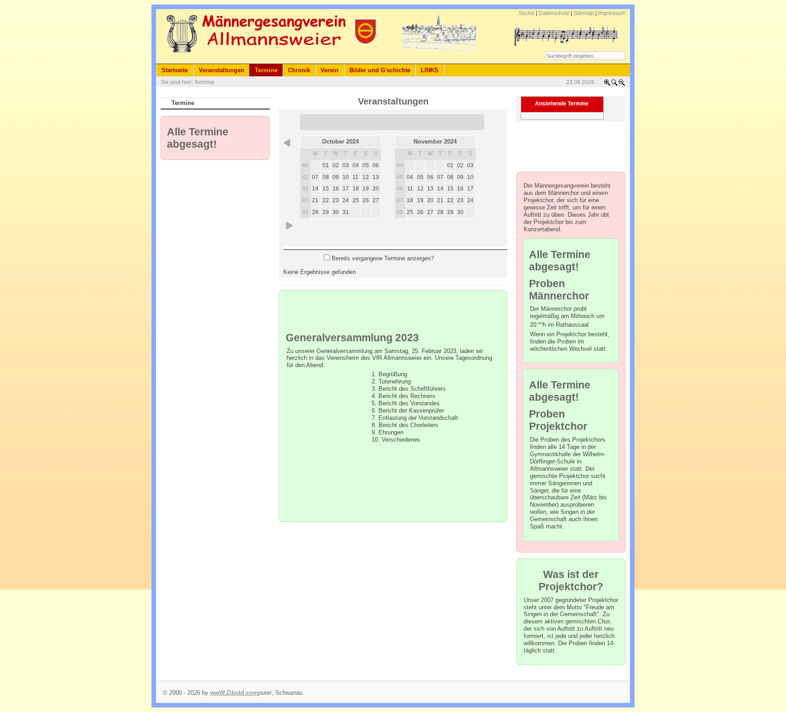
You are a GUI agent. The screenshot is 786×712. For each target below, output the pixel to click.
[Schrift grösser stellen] (607, 84)
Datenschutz (554, 13)
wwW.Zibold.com (234, 692)
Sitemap (584, 13)
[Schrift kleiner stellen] (621, 84)
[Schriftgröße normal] (614, 84)
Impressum (611, 13)
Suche (526, 13)
